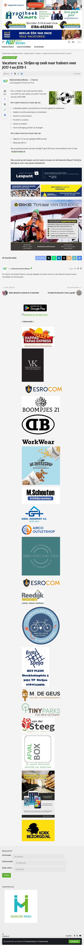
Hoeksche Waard (10, 57)
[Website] (75, 268)
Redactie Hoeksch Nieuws (19, 80)
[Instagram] (81, 268)
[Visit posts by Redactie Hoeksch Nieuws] (5, 268)
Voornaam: (6, 855)
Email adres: (7, 868)
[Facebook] (78, 268)
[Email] (69, 258)
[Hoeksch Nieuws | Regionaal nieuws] (15, 42)
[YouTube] (80, 935)
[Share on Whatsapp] (54, 258)
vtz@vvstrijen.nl (18, 151)
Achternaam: (7, 861)
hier (16, 163)
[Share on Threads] (64, 258)
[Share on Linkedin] (59, 258)
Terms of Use (43, 941)
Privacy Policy (31, 941)
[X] (77, 935)
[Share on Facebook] (11, 73)
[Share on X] (15, 73)
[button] (74, 941)
